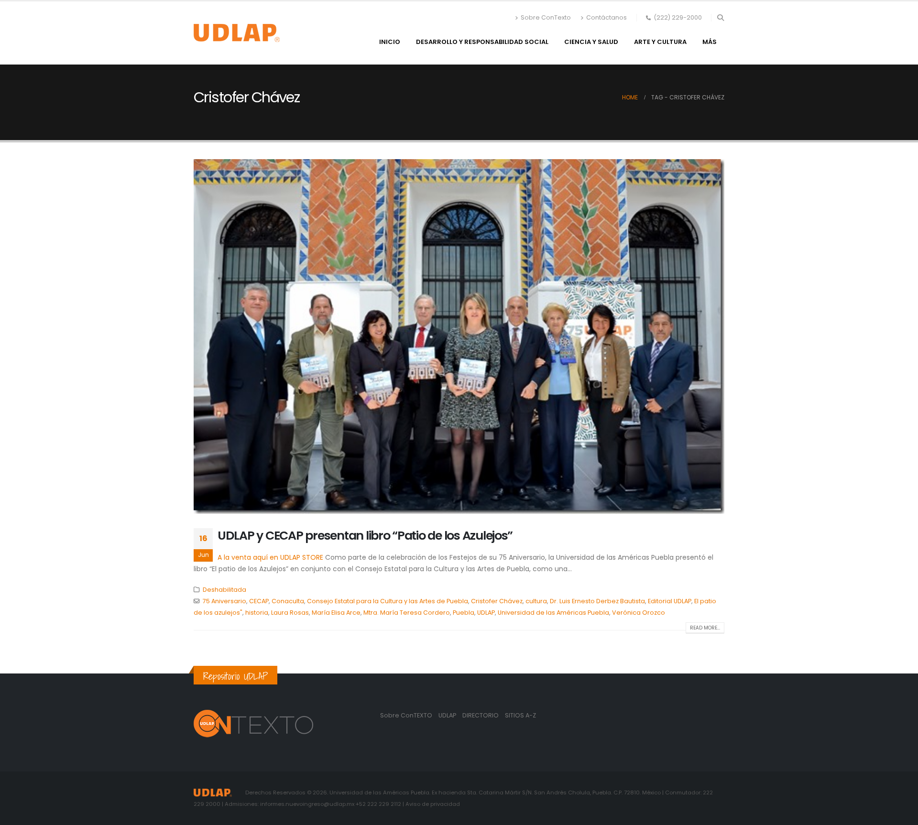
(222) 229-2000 (678, 17)
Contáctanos (606, 17)
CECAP (259, 601)
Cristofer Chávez (497, 601)
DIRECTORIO (481, 715)
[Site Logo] (237, 33)
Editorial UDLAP (669, 601)
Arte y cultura (660, 41)
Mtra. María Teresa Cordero (406, 612)
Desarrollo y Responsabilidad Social (482, 41)
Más (709, 41)
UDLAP (486, 612)
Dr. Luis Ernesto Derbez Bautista (597, 601)
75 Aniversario (224, 601)
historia (256, 612)
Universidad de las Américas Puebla (553, 612)
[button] (720, 17)
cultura (536, 601)
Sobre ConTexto (546, 17)
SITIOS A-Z (520, 715)
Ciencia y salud (591, 41)
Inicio (389, 41)
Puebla (463, 612)
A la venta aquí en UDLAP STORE (270, 557)
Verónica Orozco (638, 612)
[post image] (459, 336)
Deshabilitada (224, 590)
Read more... (705, 627)
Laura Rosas (290, 612)
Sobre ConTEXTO (406, 715)
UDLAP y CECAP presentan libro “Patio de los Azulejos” (365, 535)
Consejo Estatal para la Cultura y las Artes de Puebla (387, 601)
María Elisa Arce (336, 612)
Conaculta (288, 601)
